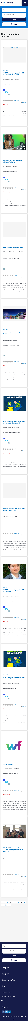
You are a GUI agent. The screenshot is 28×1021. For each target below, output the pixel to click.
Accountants (5, 70)
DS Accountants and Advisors (13, 247)
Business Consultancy (15, 847)
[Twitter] (6, 1011)
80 (25, 902)
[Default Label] (9, 1011)
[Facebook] (2, 1000)
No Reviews (16, 100)
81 (2, 905)
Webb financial (8, 764)
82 (6, 905)
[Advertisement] (14, 924)
